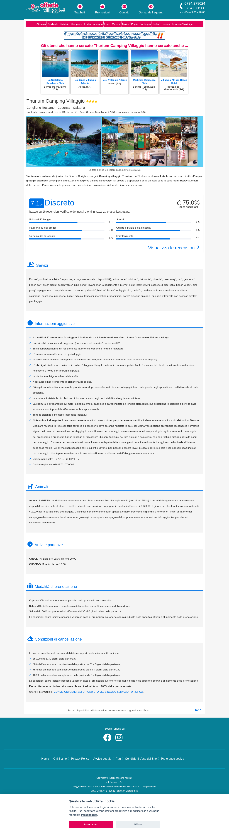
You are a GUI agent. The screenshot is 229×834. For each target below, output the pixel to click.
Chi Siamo (60, 758)
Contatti (124, 12)
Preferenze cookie (172, 758)
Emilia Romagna (93, 24)
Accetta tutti (91, 824)
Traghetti (80, 12)
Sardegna (145, 24)
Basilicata (52, 24)
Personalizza (89, 814)
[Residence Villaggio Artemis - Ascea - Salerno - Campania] (85, 50)
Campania (76, 24)
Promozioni (102, 12)
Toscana (165, 24)
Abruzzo (41, 24)
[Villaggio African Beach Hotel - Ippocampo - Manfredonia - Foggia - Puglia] (174, 50)
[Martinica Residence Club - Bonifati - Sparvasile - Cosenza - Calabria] (144, 50)
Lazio (107, 24)
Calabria (64, 24)
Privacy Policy (80, 758)
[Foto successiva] (98, 142)
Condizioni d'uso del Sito (141, 758)
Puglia (134, 24)
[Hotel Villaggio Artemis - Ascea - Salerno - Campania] (114, 50)
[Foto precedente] (31, 142)
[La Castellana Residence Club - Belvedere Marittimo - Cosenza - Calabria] (55, 50)
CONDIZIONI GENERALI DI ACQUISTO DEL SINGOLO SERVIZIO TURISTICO (98, 691)
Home (45, 758)
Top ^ (198, 709)
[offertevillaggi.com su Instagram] (119, 740)
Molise (126, 24)
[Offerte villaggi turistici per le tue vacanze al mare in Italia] (46, 8)
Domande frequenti (151, 12)
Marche (116, 24)
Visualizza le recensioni (174, 247)
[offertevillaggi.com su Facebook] (108, 740)
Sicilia (155, 24)
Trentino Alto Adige (182, 24)
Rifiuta (138, 824)
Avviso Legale (102, 758)
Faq (118, 758)
